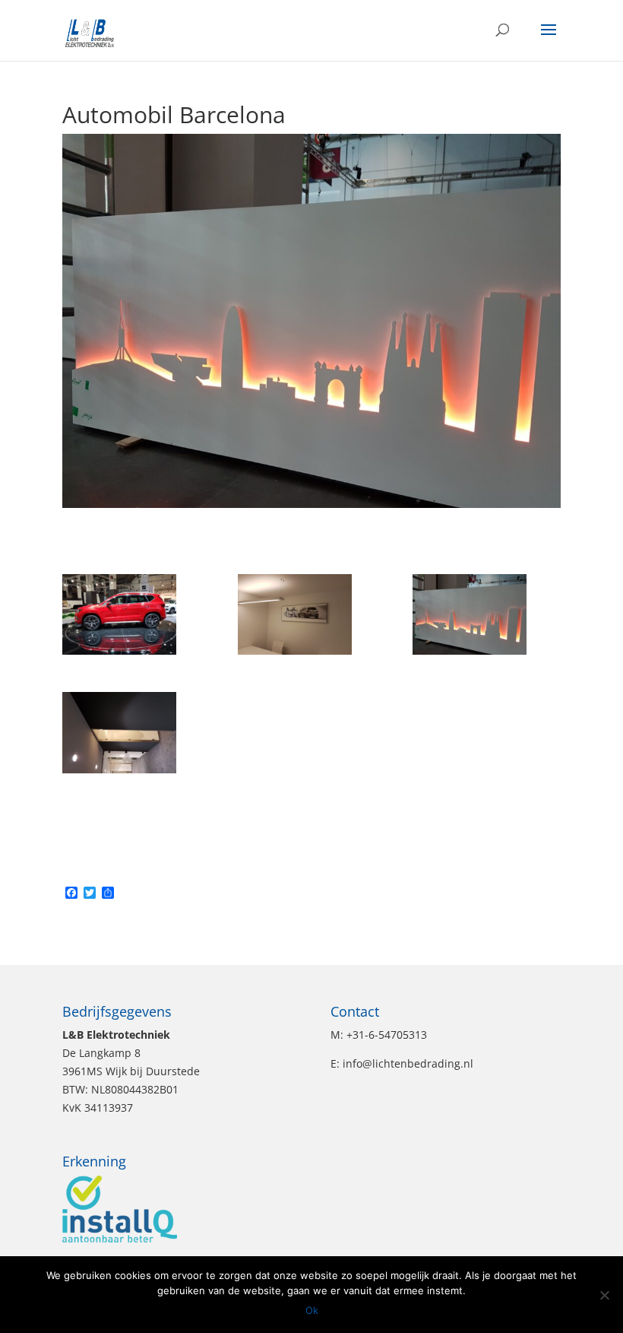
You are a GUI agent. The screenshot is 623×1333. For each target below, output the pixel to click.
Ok (311, 1310)
